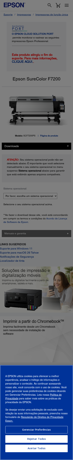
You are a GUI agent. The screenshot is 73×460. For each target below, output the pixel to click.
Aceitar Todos (36, 448)
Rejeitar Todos (36, 439)
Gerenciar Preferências (36, 429)
